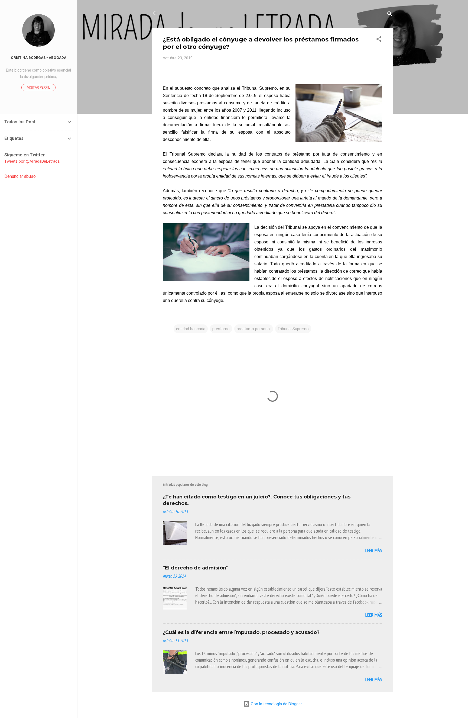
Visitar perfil (38, 87)
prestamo (221, 328)
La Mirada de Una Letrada (203, 13)
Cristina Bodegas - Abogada (38, 57)
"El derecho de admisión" (195, 568)
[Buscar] (389, 15)
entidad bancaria (190, 328)
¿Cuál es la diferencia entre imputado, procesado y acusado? (241, 632)
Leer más (373, 550)
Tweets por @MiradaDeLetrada (32, 161)
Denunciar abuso (20, 176)
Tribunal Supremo (293, 328)
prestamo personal (254, 328)
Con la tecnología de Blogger (276, 703)
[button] (379, 40)
